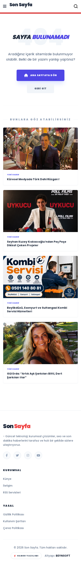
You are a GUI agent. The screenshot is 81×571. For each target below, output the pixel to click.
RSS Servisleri (12, 492)
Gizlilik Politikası (13, 514)
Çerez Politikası (13, 528)
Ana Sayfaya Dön (43, 75)
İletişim (7, 486)
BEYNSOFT (63, 556)
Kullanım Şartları (14, 521)
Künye (7, 479)
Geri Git (40, 88)
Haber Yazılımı (27, 555)
